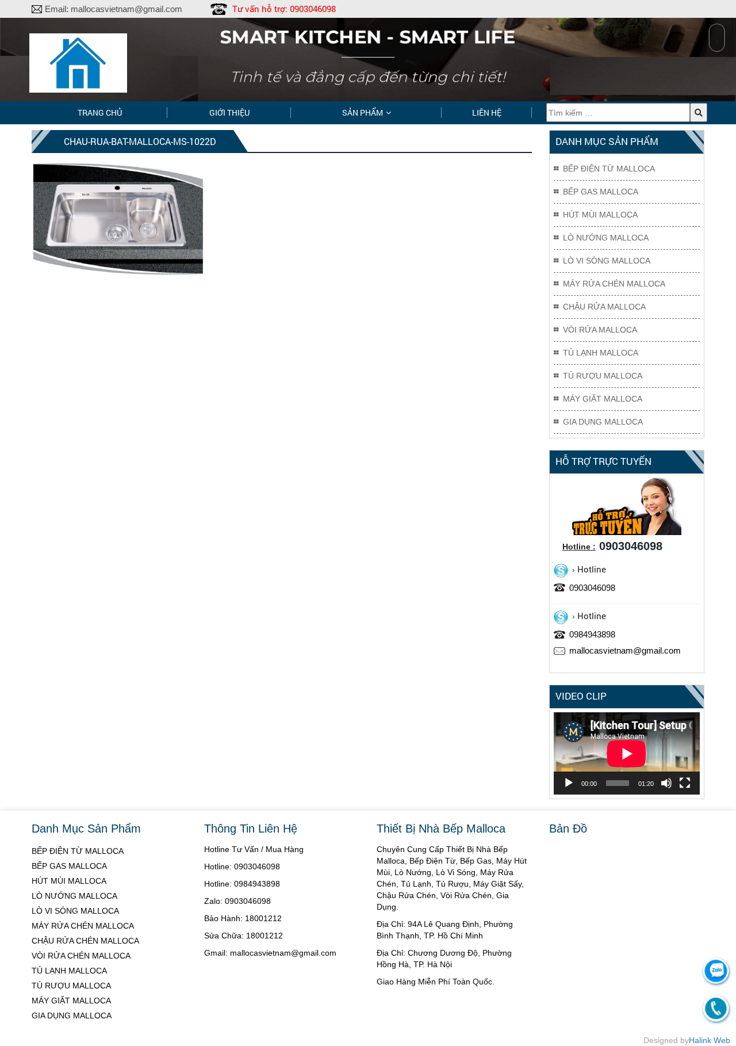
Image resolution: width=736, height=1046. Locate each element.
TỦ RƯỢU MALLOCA (71, 985)
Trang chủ (100, 112)
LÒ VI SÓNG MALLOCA (75, 910)
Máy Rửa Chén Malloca (614, 283)
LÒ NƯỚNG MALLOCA (74, 895)
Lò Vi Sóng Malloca (606, 260)
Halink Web (709, 1040)
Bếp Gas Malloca (600, 191)
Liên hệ (486, 112)
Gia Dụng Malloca (603, 421)
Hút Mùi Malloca (600, 214)
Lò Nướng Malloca (606, 237)
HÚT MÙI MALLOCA (69, 880)
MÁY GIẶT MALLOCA (71, 1000)
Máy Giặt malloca (602, 398)
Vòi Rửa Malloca (600, 329)
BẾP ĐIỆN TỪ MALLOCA (78, 851)
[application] (627, 753)
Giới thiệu (229, 112)
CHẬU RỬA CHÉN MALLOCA (85, 940)
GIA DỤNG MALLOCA (72, 1015)
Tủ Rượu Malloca (602, 375)
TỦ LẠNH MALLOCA (69, 970)
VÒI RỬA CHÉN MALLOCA (81, 955)
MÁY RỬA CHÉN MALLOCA (83, 925)
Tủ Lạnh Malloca (600, 352)
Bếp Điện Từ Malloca (609, 168)
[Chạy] (568, 783)
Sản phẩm (362, 112)
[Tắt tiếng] (666, 783)
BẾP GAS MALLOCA (69, 866)
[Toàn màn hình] (685, 783)
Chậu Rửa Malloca (604, 306)
